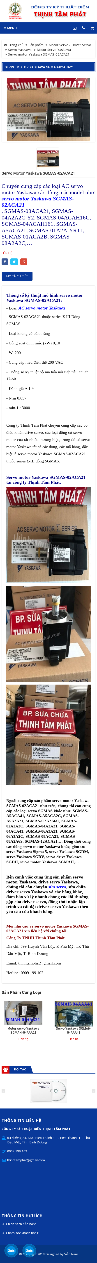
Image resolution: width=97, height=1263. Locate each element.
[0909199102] (11, 1250)
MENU (11, 28)
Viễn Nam (71, 1254)
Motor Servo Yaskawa (54, 49)
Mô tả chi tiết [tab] (17, 276)
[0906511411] (29, 1250)
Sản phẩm (36, 45)
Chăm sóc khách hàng (22, 1233)
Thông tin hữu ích (22, 1216)
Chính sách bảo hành (21, 1224)
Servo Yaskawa (20, 49)
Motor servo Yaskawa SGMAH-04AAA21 (23, 1030)
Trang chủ (15, 45)
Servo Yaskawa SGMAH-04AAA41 (74, 1030)
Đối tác (20, 1069)
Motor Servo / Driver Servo (70, 45)
